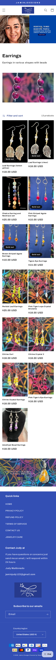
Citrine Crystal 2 (36, 354)
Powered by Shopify (36, 655)
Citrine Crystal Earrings (13, 400)
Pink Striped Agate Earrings (37, 214)
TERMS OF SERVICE (16, 524)
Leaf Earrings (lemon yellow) (12, 167)
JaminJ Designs (24, 655)
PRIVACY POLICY (14, 511)
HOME (8, 504)
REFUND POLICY (14, 517)
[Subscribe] (47, 614)
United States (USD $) (26, 634)
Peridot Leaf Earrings (12, 306)
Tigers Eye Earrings (37, 261)
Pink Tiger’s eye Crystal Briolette (39, 307)
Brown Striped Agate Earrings (12, 255)
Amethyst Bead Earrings (14, 445)
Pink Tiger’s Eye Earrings (40, 397)
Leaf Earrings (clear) (38, 162)
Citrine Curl (7, 354)
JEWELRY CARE (14, 537)
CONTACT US (12, 530)
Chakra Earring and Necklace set (11, 214)
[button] (3, 10)
